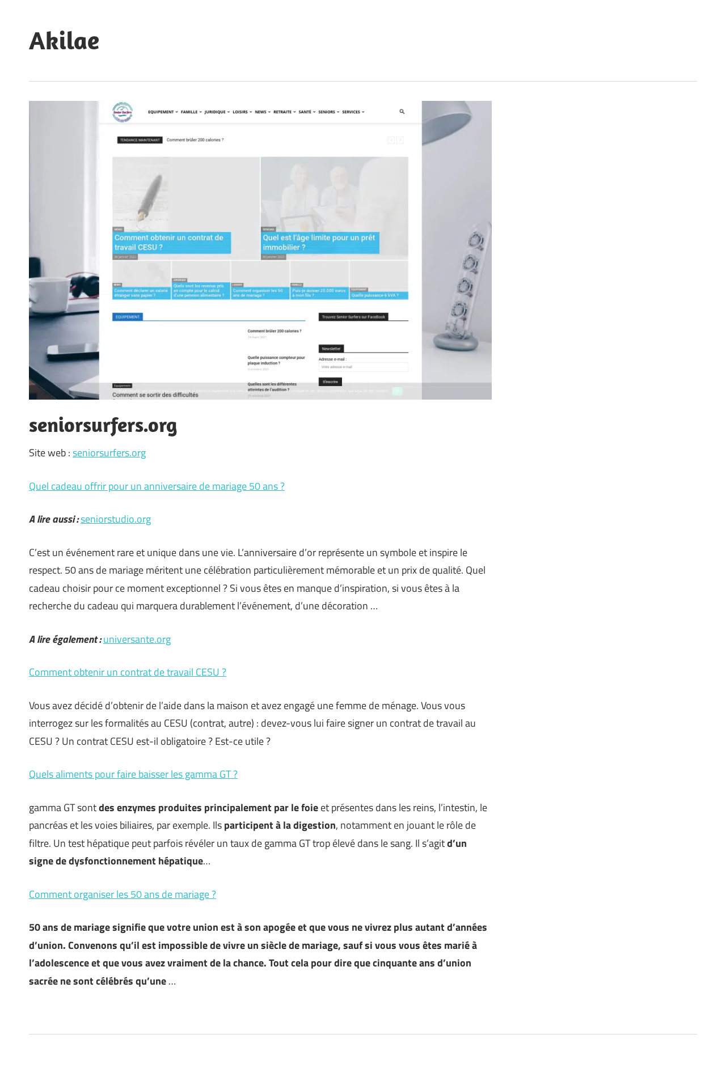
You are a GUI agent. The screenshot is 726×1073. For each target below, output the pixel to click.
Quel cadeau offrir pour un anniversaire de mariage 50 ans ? (157, 486)
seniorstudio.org (116, 519)
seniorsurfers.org (109, 452)
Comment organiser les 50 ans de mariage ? (122, 894)
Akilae (64, 40)
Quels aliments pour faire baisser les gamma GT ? (133, 774)
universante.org (137, 639)
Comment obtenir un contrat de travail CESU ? (127, 672)
